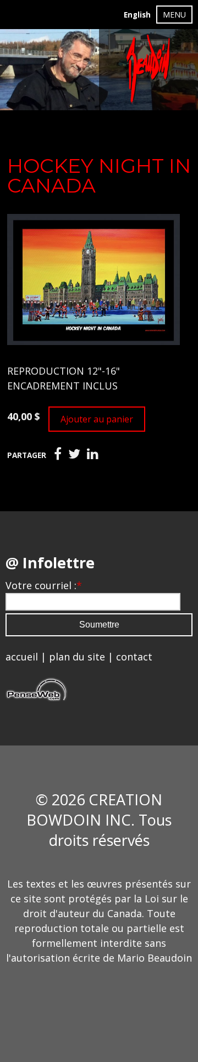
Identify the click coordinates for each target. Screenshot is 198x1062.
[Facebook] (58, 454)
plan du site (77, 656)
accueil (22, 656)
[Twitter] (74, 454)
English (137, 15)
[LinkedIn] (93, 454)
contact (134, 656)
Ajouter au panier (97, 419)
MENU (174, 14)
